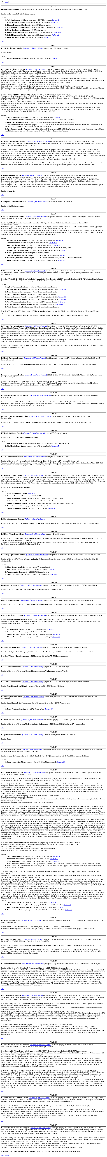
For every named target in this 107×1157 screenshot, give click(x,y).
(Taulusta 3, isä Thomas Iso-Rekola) (38, 141)
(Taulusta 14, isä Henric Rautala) (35, 457)
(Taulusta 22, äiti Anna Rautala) (31, 647)
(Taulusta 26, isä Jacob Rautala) (32, 720)
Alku (2, 41)
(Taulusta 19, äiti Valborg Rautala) (30, 585)
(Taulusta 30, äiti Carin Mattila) (31, 920)
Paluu (6, 2)
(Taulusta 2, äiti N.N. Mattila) (36, 69)
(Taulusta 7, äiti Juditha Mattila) (35, 271)
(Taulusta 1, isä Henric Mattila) (33, 48)
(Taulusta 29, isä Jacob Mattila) (34, 772)
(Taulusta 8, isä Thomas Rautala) (36, 326)
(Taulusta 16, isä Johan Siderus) (34, 519)
